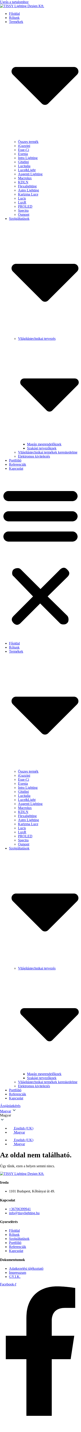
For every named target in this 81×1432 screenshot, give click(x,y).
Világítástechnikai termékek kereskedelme (47, 452)
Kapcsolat (16, 468)
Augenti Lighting (30, 174)
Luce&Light (27, 170)
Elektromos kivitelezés (34, 456)
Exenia (23, 154)
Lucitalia (24, 166)
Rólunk (14, 18)
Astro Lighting (28, 190)
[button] (40, 556)
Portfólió (15, 460)
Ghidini (23, 162)
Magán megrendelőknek (44, 444)
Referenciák (17, 464)
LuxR (22, 202)
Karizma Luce (28, 194)
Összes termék (28, 142)
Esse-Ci (23, 150)
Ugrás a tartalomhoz (14, 2)
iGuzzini (24, 146)
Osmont (23, 214)
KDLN (23, 182)
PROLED (25, 206)
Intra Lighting (28, 158)
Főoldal (14, 14)
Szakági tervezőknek (41, 448)
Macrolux (25, 178)
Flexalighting (27, 186)
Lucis (22, 198)
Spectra (23, 210)
